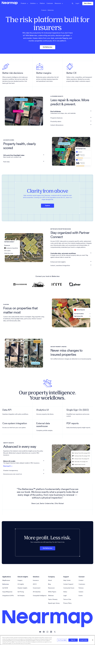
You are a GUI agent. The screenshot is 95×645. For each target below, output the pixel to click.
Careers (81, 592)
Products (43, 10)
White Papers (52, 592)
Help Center (67, 580)
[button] (71, 110)
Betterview (5, 584)
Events (81, 595)
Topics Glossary (52, 599)
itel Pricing (21, 592)
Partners (81, 588)
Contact (81, 580)
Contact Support (68, 584)
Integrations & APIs (8, 595)
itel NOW (5, 588)
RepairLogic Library (54, 603)
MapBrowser (6, 580)
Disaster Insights (22, 588)
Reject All (73, 640)
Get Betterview (47, 47)
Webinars (51, 595)
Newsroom (51, 588)
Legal (64, 595)
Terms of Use (67, 599)
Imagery (20, 580)
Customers (50, 3)
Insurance (36, 580)
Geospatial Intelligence (39, 595)
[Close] (92, 640)
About (50, 580)
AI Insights (21, 584)
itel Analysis (21, 595)
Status (65, 592)
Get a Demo (87, 3)
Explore (47, 205)
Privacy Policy (67, 603)
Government (36, 588)
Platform (42, 3)
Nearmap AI (7, 466)
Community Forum (68, 588)
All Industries (37, 592)
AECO (35, 584)
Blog (49, 584)
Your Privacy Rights (62, 640)
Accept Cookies (83, 640)
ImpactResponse (7, 592)
